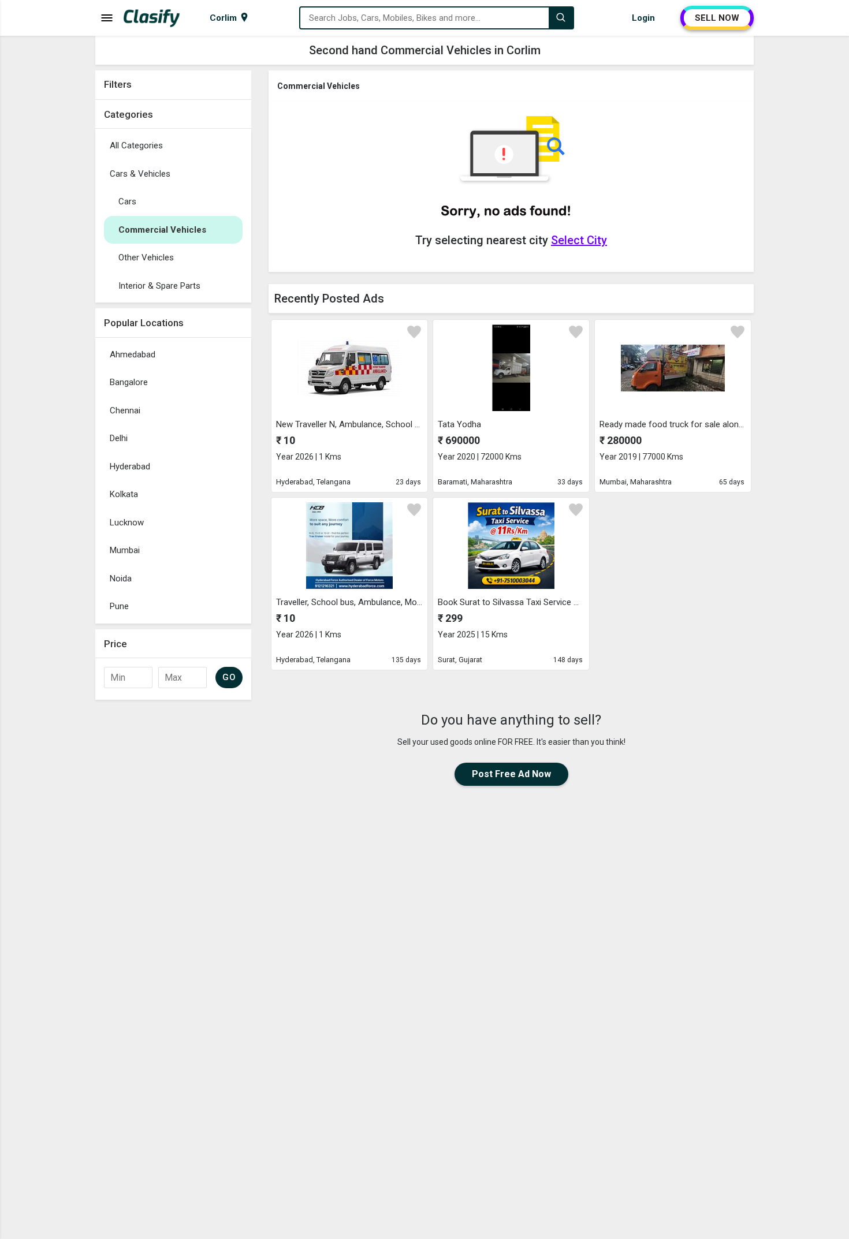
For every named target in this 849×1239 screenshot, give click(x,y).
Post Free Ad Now (511, 773)
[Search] (561, 18)
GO (229, 677)
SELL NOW (717, 18)
